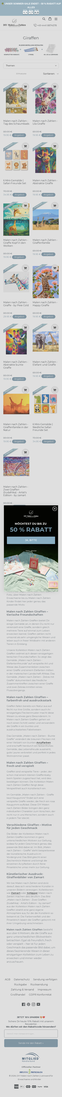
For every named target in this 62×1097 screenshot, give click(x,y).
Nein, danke (31, 551)
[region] (31, 8)
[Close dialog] (55, 509)
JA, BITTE (31, 540)
